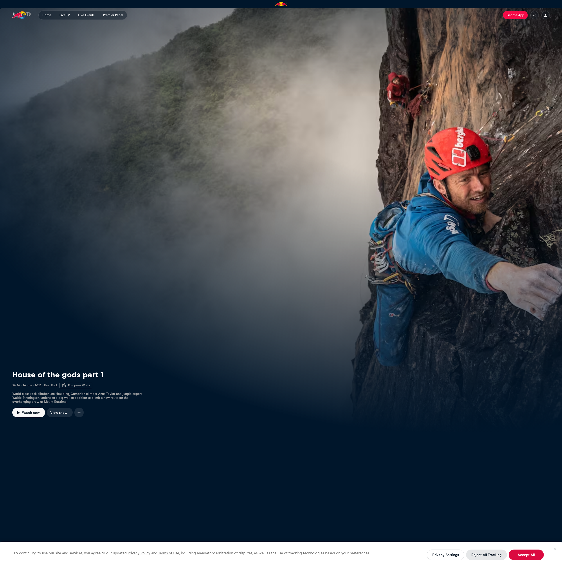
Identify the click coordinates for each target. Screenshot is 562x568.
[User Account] (545, 15)
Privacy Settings (445, 555)
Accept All (526, 555)
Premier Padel (113, 15)
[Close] (555, 548)
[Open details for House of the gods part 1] (281, 221)
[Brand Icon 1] (281, 4)
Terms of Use (168, 553)
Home (46, 15)
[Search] (534, 15)
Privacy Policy (139, 553)
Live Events (86, 15)
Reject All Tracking (486, 555)
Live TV (64, 15)
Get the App (515, 15)
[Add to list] (79, 412)
